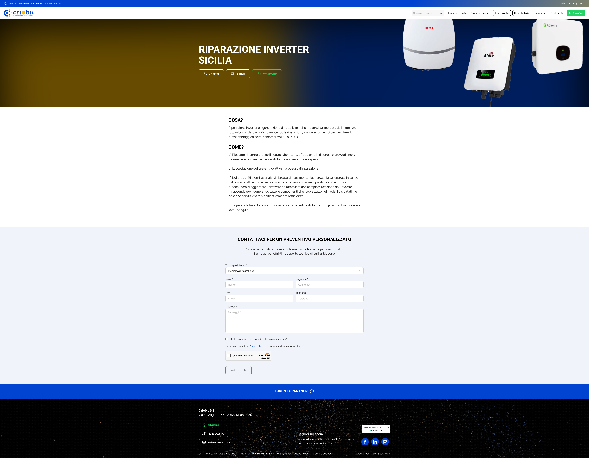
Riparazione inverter (457, 12)
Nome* (229, 279)
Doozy (386, 453)
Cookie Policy (301, 453)
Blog (575, 3)
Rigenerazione (540, 12)
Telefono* (301, 292)
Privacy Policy (283, 453)
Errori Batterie (521, 12)
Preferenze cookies (320, 453)
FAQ (582, 3)
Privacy (282, 339)
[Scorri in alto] (574, 452)
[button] (294, 392)
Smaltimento (557, 12)
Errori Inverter (502, 12)
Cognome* (302, 279)
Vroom (366, 453)
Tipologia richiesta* (236, 265)
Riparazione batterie (480, 12)
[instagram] (365, 442)
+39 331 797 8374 (52, 3)
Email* (229, 292)
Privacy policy (256, 346)
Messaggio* (232, 306)
